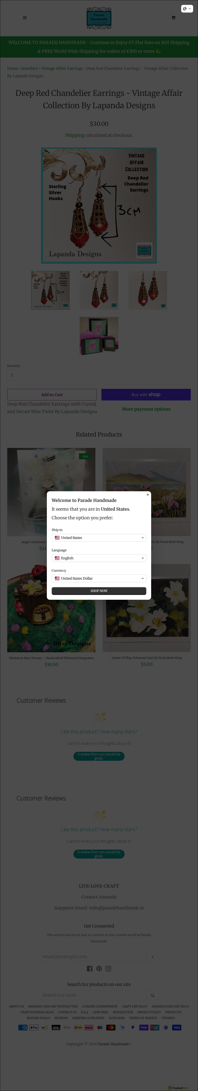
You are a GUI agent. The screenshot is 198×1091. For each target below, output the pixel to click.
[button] (187, 9)
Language (59, 550)
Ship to (57, 530)
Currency (59, 571)
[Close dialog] (147, 494)
